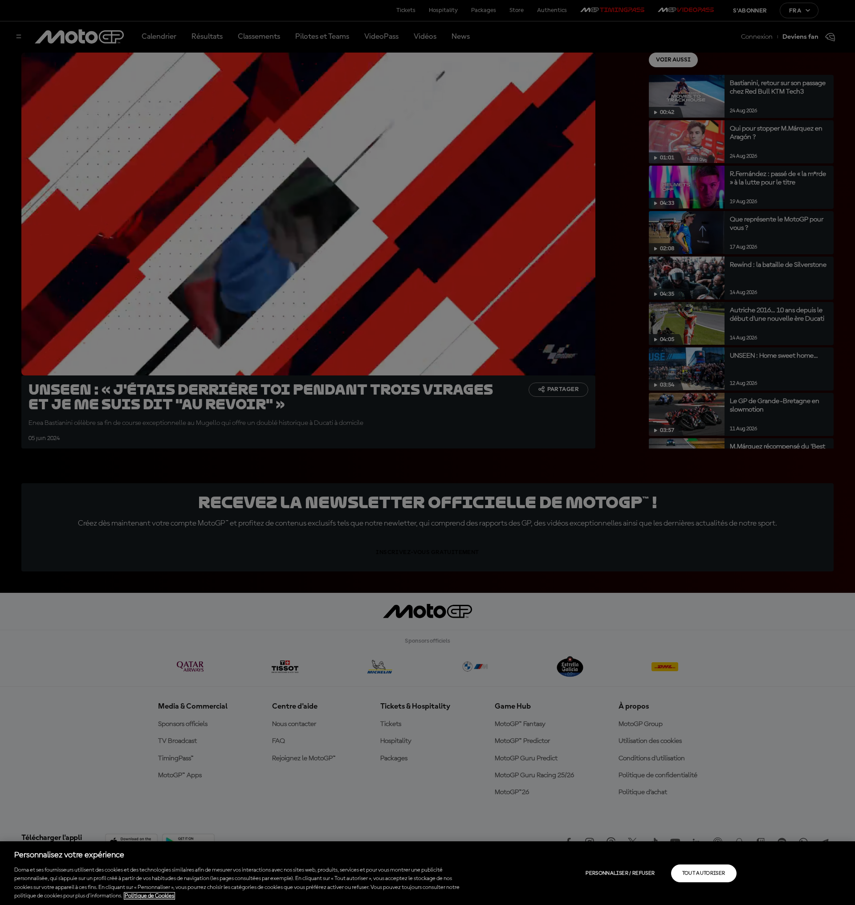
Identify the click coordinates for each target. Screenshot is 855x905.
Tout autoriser (703, 873)
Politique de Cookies (149, 896)
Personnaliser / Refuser (620, 873)
